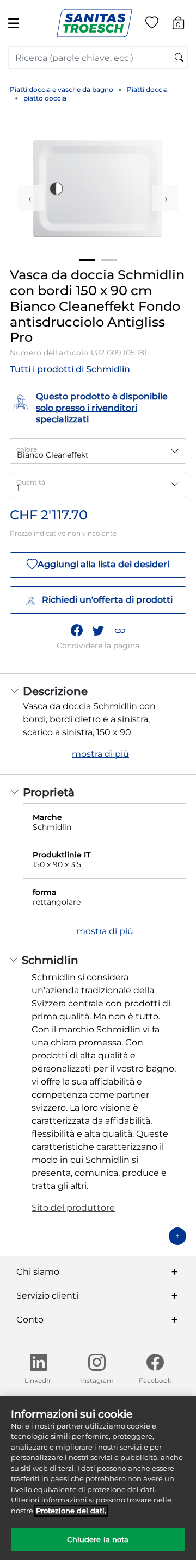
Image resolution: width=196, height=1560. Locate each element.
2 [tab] (109, 260)
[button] (120, 630)
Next (165, 198)
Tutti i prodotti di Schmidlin (70, 369)
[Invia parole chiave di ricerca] (179, 58)
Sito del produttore (73, 1207)
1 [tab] (87, 260)
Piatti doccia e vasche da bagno (61, 89)
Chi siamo (37, 1272)
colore (26, 449)
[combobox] (98, 57)
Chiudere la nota (97, 1539)
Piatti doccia (147, 89)
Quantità (30, 482)
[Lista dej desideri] (151, 25)
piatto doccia (44, 98)
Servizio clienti (47, 1295)
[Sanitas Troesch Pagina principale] (94, 22)
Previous (31, 198)
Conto (30, 1319)
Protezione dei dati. (71, 1510)
